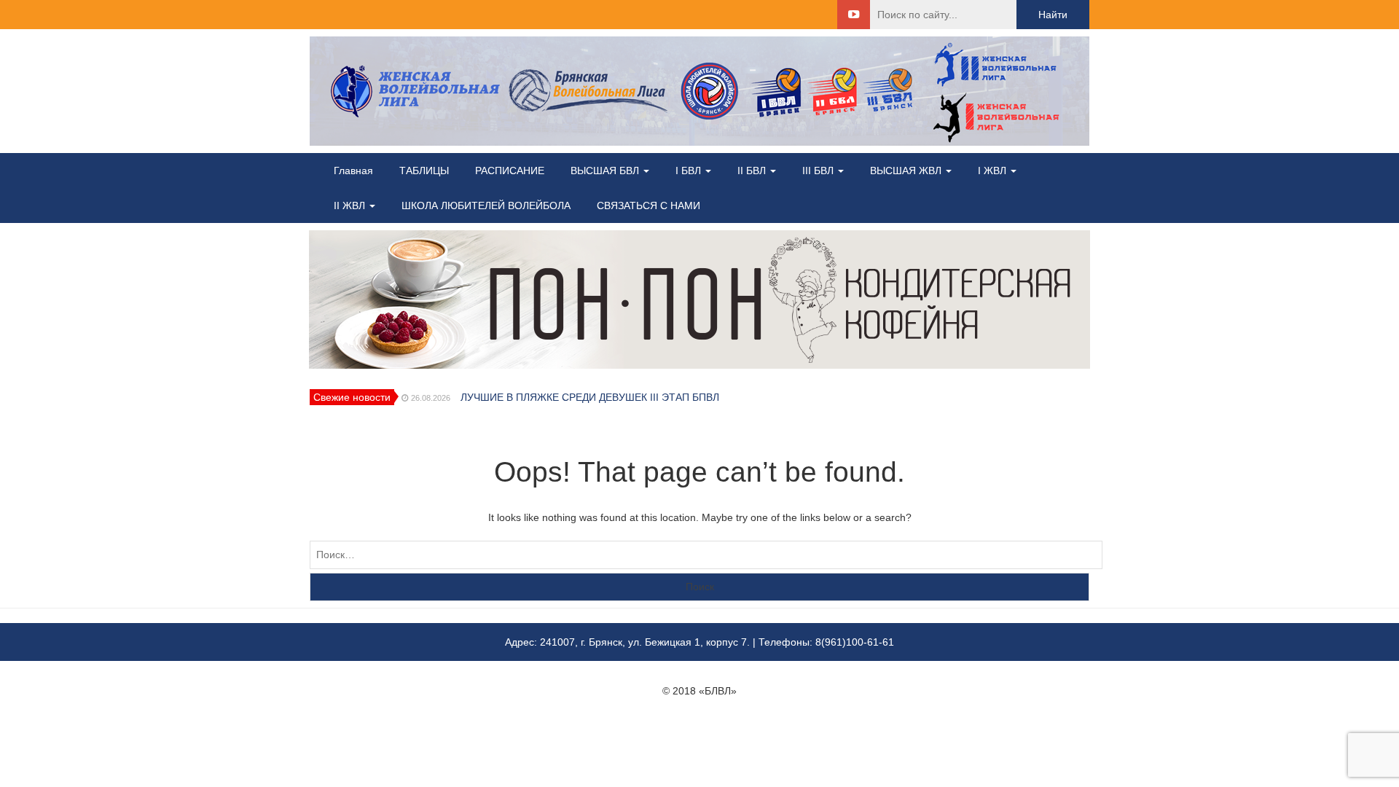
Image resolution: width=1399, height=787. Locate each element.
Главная (353, 170)
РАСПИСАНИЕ (509, 170)
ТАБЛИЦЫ (424, 170)
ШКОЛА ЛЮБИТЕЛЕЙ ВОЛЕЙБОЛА (486, 205)
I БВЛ (689, 170)
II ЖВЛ (351, 205)
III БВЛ (819, 170)
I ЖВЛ (993, 170)
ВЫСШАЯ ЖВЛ (907, 170)
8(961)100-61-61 (854, 642)
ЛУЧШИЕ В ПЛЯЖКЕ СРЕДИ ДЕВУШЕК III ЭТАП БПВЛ (590, 397)
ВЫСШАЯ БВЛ (606, 170)
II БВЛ (753, 170)
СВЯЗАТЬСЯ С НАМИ (648, 205)
